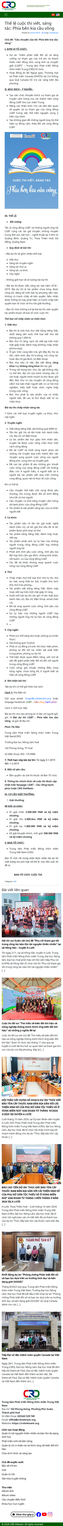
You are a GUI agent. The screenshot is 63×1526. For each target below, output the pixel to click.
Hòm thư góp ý (25, 1514)
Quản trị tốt (8, 1474)
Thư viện (7, 1487)
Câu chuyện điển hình (14, 1499)
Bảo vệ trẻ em (9, 1465)
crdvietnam (53, 32)
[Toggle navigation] (6, 15)
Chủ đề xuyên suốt (12, 1462)
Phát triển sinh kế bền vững (17, 1441)
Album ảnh (8, 1491)
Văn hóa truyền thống (14, 1478)
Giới (14, 881)
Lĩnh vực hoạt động (13, 1429)
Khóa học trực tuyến (13, 1503)
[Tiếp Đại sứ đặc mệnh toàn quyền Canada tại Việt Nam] (31, 1332)
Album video (9, 1495)
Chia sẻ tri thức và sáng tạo (17, 1453)
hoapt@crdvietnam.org (38, 698)
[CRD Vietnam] (9, 6)
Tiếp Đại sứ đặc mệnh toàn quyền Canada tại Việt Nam (30, 1356)
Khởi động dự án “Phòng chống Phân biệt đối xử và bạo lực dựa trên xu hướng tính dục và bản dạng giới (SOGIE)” (30, 1278)
